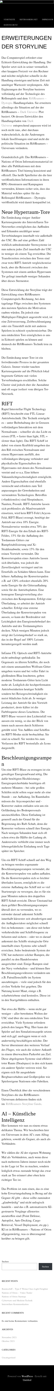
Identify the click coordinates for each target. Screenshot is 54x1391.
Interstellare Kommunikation (15, 1304)
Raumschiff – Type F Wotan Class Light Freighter (25, 1288)
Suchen (5, 1261)
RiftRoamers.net (29, 20)
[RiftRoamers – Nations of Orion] (27, 2)
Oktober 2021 (8, 1341)
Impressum (47, 20)
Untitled (27, 1380)
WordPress (27, 1376)
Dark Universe (29, 112)
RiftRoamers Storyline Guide (23, 1104)
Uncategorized (8, 1357)
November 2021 (9, 1337)
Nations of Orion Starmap (14, 1296)
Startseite (9, 20)
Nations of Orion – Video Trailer (17, 1292)
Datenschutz (11, 25)
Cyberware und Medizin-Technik (17, 1300)
